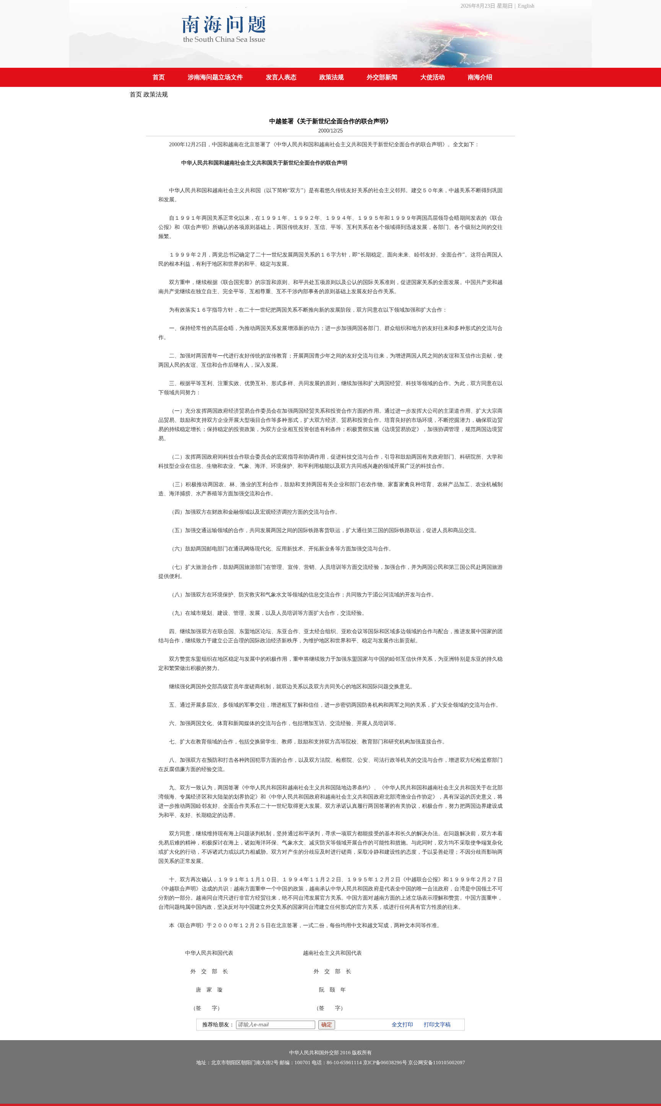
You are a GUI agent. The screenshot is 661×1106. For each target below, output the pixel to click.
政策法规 (331, 77)
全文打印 (402, 1025)
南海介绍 (480, 77)
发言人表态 (281, 77)
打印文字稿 (437, 1025)
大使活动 (432, 77)
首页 (159, 77)
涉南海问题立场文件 (215, 77)
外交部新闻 (382, 77)
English (526, 6)
